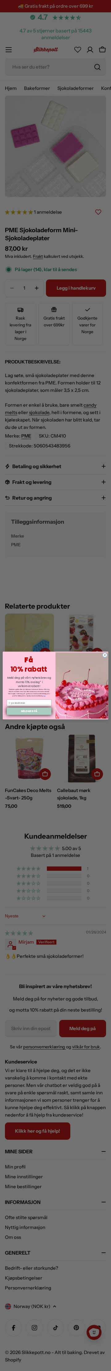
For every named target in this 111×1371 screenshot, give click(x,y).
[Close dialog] (104, 655)
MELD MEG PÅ (29, 711)
